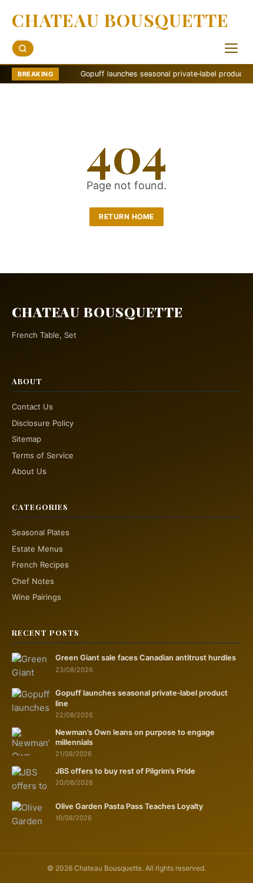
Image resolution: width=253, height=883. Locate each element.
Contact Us (32, 406)
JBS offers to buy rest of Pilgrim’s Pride (125, 771)
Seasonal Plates (40, 532)
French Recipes (40, 564)
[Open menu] (231, 48)
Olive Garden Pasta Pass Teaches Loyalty (129, 806)
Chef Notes (33, 581)
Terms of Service (43, 455)
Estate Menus (37, 548)
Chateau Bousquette (120, 20)
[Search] (23, 48)
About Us (29, 471)
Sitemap (26, 439)
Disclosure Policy (43, 423)
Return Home (126, 216)
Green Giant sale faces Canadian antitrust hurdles (145, 657)
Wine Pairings (36, 597)
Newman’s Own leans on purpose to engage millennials (135, 737)
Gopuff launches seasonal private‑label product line (146, 73)
